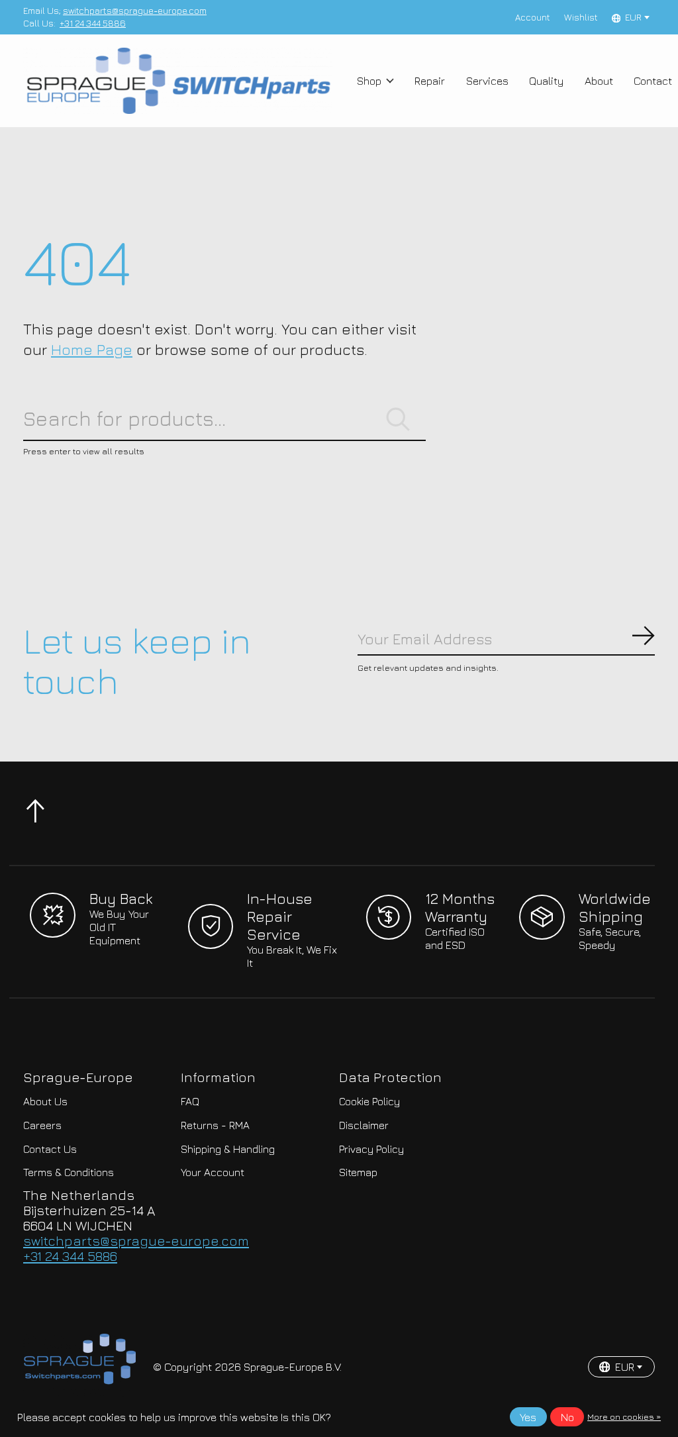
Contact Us (50, 1149)
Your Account (212, 1172)
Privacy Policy (371, 1149)
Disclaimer (364, 1125)
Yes (528, 1417)
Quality (546, 80)
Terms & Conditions (68, 1172)
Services (487, 80)
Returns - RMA (215, 1125)
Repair (429, 80)
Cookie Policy (369, 1101)
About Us (45, 1101)
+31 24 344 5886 (93, 23)
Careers (42, 1125)
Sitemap (358, 1172)
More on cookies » (624, 1417)
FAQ (190, 1101)
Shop (369, 80)
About (599, 80)
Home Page (91, 349)
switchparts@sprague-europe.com (135, 10)
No (567, 1417)
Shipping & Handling (228, 1149)
